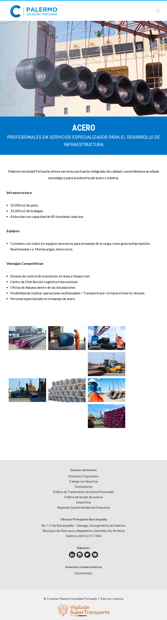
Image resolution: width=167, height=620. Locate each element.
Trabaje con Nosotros (83, 481)
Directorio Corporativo (83, 476)
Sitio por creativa (111, 598)
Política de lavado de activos (83, 497)
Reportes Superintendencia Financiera (83, 507)
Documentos (83, 573)
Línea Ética (83, 502)
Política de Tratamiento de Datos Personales (83, 492)
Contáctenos (83, 486)
